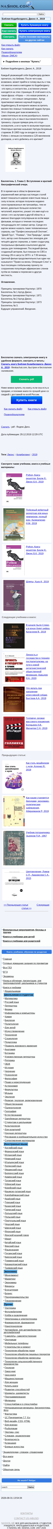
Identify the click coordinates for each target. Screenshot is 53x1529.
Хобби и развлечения (16, 1315)
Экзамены (8, 976)
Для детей (10, 1027)
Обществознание (14, 1104)
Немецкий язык (13, 1159)
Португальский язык (15, 1220)
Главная (7, 959)
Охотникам (10, 1340)
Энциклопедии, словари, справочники (23, 1452)
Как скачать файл (13, 409)
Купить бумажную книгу (34, 25)
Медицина (10, 1400)
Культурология (12, 1126)
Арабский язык (12, 1199)
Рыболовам (11, 1428)
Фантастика (11, 1414)
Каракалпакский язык (16, 1264)
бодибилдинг (23, 454)
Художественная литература (20, 1057)
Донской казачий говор (17, 1235)
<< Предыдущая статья (16, 905)
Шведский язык (13, 1228)
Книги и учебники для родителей (21, 941)
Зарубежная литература (17, 1118)
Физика (8, 1009)
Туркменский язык (14, 1261)
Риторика (10, 1060)
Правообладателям (14, 414)
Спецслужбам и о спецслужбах (21, 1404)
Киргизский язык (13, 1257)
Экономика (10, 1282)
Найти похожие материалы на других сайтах (34, 38)
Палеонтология (13, 1108)
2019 (34, 454)
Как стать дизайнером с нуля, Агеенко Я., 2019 (37, 766)
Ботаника (10, 1053)
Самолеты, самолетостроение (20, 1336)
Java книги (10, 1375)
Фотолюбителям (13, 1311)
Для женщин (11, 1382)
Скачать (9, 25)
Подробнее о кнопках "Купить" (23, 61)
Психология (11, 1075)
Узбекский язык (13, 1184)
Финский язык (12, 1246)
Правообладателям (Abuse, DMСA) (11, 54)
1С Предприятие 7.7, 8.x (17, 1417)
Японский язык (12, 1231)
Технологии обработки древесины (23, 1358)
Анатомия (10, 1049)
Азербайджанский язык (17, 1195)
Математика (11, 998)
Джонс (10, 454)
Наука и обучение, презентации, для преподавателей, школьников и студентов (25, 982)
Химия (8, 1017)
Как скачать (7, 48)
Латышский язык (13, 1213)
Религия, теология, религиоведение (23, 1100)
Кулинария (10, 1443)
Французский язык (14, 1151)
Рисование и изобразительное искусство (26, 1137)
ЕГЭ (5, 972)
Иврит (8, 1239)
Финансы (9, 1286)
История (9, 1067)
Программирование (15, 1397)
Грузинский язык (13, 1253)
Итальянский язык (14, 1162)
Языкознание (12, 1250)
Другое (6, 1461)
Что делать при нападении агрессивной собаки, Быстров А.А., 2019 (37, 693)
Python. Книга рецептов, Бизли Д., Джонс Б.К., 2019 (36, 550)
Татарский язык (13, 1180)
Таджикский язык (14, 1268)
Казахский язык (13, 1206)
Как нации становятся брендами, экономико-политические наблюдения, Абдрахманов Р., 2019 (37, 804)
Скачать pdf (26, 379)
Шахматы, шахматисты (17, 1393)
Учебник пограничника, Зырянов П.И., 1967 (38, 834)
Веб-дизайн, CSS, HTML (17, 1421)
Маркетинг (10, 1279)
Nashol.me (8, 1523)
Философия (11, 1078)
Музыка (9, 1093)
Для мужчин (11, 1425)
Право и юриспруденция (18, 1082)
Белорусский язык (14, 1173)
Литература (11, 1006)
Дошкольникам (12, 991)
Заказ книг (10, 1371)
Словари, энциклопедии (17, 1436)
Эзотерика (10, 1308)
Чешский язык (12, 1224)
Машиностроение (14, 1378)
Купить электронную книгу (35, 31)
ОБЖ (7, 1064)
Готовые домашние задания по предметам (25, 963)
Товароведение (13, 1301)
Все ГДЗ (7, 967)
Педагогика (11, 1042)
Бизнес (8, 1293)
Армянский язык (13, 1177)
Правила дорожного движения (21, 1046)
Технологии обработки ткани (20, 1350)
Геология (9, 1368)
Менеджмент (11, 1275)
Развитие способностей (17, 1389)
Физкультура (11, 1089)
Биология (10, 1020)
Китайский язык (13, 1242)
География (10, 1111)
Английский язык (13, 1148)
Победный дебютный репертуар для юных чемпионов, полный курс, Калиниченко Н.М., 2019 (37, 517)
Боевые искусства (14, 1447)
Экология (10, 1097)
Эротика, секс (12, 1432)
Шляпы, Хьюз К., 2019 (37, 581)
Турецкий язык (12, 1202)
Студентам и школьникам (18, 1122)
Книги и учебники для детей (19, 937)
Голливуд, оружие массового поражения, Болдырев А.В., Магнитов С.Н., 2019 (38, 723)
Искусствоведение (14, 1031)
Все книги (8, 1456)
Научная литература (15, 1133)
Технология (11, 1035)
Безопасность (12, 1439)
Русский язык (12, 1002)
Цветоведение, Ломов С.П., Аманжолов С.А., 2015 (37, 874)
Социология (11, 1038)
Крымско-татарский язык (18, 1191)
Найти (6, 1465)
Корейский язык (13, 1188)
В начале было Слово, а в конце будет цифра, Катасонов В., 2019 (38, 628)
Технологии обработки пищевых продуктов (27, 1354)
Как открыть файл (10, 45)
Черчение (10, 1071)
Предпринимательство (17, 1297)
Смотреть (9, 37)
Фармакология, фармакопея (19, 1322)
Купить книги (26, 400)
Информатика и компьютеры (20, 1013)
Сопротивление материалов (20, 1140)
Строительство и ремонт (18, 1347)
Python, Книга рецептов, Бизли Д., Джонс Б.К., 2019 (36, 478)
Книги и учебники (12, 987)
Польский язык (12, 1217)
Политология (12, 1024)
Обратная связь (11, 1469)
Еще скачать (9, 31)
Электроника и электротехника (21, 1319)
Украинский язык (13, 1169)
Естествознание (13, 1115)
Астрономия (11, 1086)
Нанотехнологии (13, 1326)
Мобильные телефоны (16, 1343)
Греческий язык (13, 1210)
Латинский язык (13, 1166)
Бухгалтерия (11, 1290)
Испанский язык (13, 1155)
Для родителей (12, 1129)
